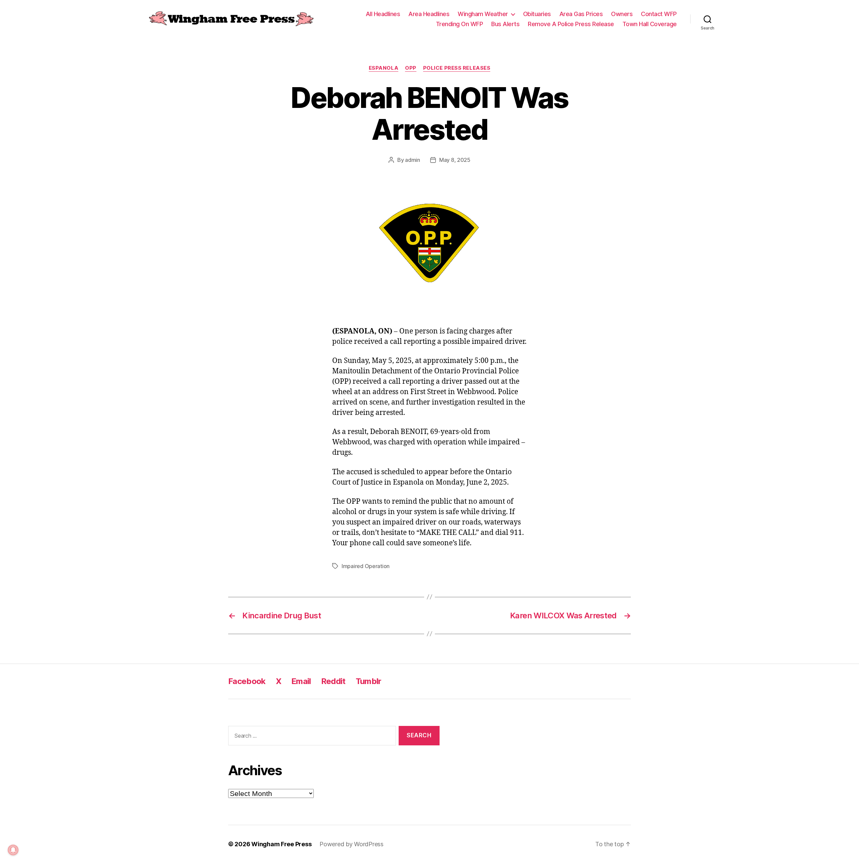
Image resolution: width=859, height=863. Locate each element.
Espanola (383, 68)
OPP (410, 68)
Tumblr (369, 681)
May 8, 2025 (454, 160)
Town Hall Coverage (649, 23)
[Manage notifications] (13, 850)
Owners (622, 13)
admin (412, 160)
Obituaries (537, 13)
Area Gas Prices (581, 13)
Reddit (333, 681)
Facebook (247, 681)
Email (301, 681)
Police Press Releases (457, 68)
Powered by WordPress (351, 844)
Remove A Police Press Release (571, 23)
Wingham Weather (483, 13)
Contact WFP (659, 13)
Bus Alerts (505, 23)
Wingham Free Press (281, 844)
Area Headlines (428, 13)
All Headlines (383, 13)
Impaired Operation (366, 566)
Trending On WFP (459, 23)
